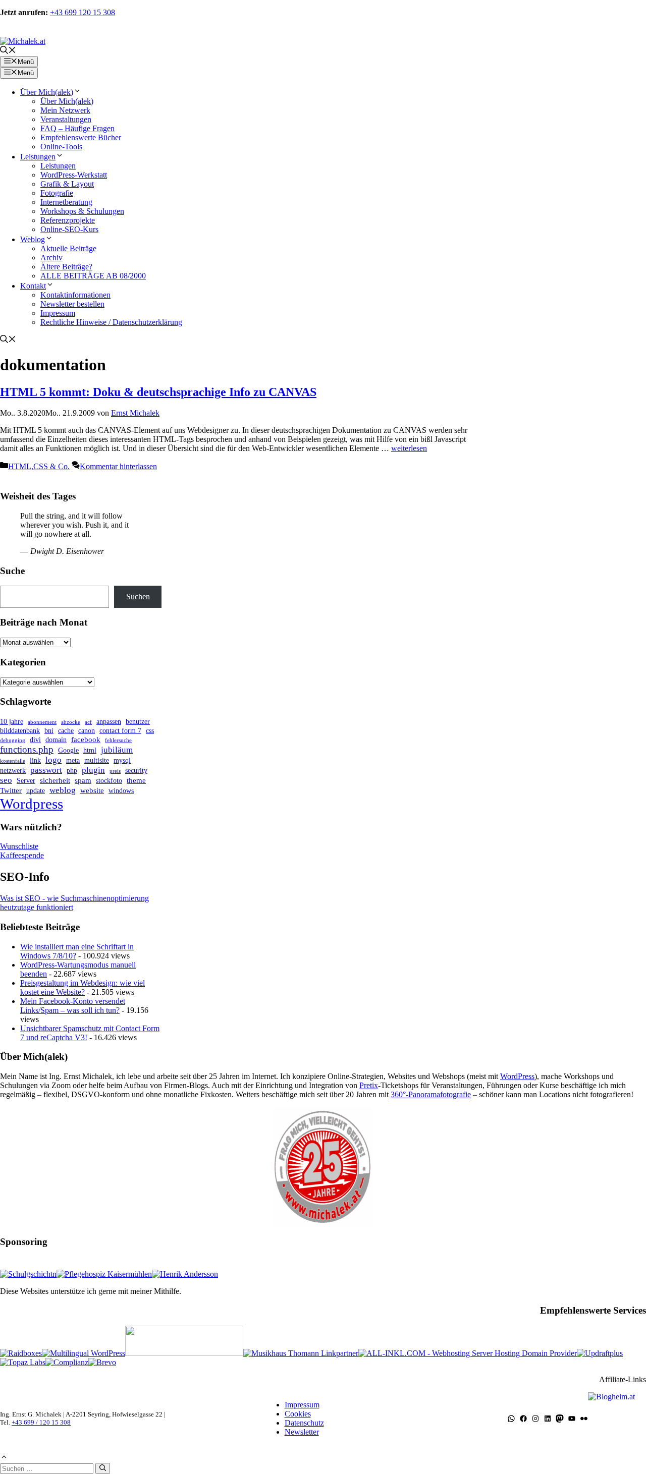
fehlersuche (118, 740)
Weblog (32, 239)
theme (136, 780)
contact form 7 (120, 730)
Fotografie (56, 193)
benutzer (138, 721)
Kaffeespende (22, 855)
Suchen (138, 596)
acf (88, 722)
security (136, 770)
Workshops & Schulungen (82, 211)
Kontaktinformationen (75, 295)
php (72, 770)
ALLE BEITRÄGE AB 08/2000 (93, 275)
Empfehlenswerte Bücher (80, 137)
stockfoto (109, 780)
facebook (85, 739)
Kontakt (33, 285)
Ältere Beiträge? (66, 266)
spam (83, 780)
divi (35, 740)
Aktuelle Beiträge (68, 248)
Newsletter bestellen (72, 304)
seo (6, 780)
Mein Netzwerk (65, 110)
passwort (46, 770)
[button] (8, 51)
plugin (93, 770)
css (150, 730)
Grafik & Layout (67, 184)
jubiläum (117, 750)
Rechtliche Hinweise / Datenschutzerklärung (111, 322)
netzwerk (13, 770)
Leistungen (38, 156)
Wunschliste (19, 846)
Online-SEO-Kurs (69, 229)
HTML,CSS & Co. (39, 466)
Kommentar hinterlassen (118, 466)
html (89, 750)
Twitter (11, 790)
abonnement (42, 722)
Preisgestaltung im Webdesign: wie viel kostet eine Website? (82, 987)
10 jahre (11, 721)
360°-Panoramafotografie (431, 1094)
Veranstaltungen (65, 119)
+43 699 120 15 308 (82, 12)
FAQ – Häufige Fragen (77, 128)
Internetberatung (66, 202)
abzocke (70, 722)
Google (68, 750)
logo (53, 760)
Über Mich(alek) (46, 92)
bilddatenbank (20, 730)
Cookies (298, 1413)
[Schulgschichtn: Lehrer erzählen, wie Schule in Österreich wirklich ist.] (28, 1274)
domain (56, 740)
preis (115, 771)
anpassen (108, 721)
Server (26, 780)
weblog (62, 790)
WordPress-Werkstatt (73, 175)
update (35, 791)
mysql (122, 760)
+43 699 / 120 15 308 (41, 1422)
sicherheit (55, 780)
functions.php (26, 749)
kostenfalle (12, 761)
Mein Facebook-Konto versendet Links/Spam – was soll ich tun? (72, 1005)
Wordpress (31, 804)
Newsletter (302, 1432)
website (92, 790)
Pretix (368, 1085)
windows (121, 791)
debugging (12, 740)
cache (66, 730)
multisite (96, 760)
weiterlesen (409, 448)
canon (86, 730)
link (35, 760)
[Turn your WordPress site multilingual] (83, 1353)
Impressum (57, 313)
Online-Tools (61, 146)
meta (73, 760)
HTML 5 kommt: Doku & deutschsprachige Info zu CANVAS (158, 392)
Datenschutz (304, 1423)
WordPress (517, 1076)
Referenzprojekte (67, 220)
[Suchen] (102, 1468)
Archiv (51, 257)
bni (48, 730)
